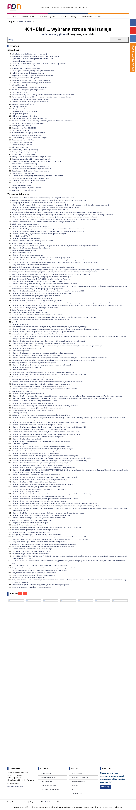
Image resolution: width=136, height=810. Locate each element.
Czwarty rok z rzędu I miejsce (22, 145)
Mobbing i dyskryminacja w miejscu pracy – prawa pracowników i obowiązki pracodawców (43, 267)
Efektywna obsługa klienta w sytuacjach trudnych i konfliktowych (34, 573)
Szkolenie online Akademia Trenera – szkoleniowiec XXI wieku (33, 403)
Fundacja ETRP (77, 793)
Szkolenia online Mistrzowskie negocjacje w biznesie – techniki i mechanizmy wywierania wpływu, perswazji (49, 422)
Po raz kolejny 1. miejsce (20, 130)
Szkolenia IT (76, 785)
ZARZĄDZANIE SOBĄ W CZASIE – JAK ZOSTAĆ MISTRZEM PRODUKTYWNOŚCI (39, 565)
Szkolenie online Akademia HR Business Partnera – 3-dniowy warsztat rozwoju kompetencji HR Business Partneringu (52, 494)
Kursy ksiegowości (78, 781)
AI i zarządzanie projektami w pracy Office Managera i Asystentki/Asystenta (38, 334)
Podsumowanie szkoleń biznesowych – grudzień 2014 (30, 178)
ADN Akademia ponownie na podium (24, 66)
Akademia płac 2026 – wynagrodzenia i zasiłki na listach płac (32, 549)
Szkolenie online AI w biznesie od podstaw (26, 348)
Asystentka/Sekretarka (49, 777)
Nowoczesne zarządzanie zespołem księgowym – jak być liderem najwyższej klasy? (40, 585)
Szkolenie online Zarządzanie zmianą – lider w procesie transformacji (35, 453)
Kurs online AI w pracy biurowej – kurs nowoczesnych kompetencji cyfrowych (38, 281)
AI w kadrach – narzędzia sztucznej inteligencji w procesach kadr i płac (36, 296)
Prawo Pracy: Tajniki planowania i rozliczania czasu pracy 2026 (33, 575)
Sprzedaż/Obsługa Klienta (50, 789)
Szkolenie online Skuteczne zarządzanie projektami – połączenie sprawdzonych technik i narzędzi (45, 499)
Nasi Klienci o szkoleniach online (23, 104)
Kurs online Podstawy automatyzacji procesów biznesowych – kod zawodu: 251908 (40, 320)
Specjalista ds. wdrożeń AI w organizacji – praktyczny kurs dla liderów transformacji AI (41, 277)
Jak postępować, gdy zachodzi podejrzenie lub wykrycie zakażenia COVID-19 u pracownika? (43, 95)
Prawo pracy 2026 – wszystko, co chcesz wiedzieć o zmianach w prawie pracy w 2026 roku (43, 372)
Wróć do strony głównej (55, 34)
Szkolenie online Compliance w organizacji (26, 439)
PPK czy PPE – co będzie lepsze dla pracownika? (28, 90)
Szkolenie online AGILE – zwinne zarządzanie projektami (31, 226)
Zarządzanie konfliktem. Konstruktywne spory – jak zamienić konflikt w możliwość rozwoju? (43, 343)
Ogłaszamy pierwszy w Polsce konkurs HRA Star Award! (31, 80)
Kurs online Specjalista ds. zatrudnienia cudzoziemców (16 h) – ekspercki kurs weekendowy (43, 198)
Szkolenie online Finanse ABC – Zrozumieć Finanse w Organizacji (34, 482)
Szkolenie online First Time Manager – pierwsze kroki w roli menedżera (36, 487)
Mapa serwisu (45, 7)
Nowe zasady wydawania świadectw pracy (26, 135)
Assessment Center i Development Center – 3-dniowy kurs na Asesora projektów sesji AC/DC (44, 544)
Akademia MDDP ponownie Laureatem (25, 183)
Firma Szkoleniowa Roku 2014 (22, 185)
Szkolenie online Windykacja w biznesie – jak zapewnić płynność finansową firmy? (40, 463)
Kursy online (87, 17)
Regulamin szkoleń (67, 7)
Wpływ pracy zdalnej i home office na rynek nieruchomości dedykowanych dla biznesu (41, 97)
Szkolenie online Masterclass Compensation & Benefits (31, 248)
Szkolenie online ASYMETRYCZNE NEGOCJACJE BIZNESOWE (32, 241)
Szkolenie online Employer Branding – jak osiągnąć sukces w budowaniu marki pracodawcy (43, 365)
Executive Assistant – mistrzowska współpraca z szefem (31, 532)
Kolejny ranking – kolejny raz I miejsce (25, 152)
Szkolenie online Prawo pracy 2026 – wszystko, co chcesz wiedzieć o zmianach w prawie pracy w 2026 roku (49, 374)
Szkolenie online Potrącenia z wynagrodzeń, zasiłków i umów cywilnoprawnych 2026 (41, 446)
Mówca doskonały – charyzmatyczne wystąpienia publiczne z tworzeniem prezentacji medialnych (45, 406)
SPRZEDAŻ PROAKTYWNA (21, 236)
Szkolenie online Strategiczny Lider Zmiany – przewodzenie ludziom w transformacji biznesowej (44, 284)
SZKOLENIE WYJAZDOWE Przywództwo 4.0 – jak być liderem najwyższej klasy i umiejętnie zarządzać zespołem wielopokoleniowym (57, 346)
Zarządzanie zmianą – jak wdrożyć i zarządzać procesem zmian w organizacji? (38, 542)
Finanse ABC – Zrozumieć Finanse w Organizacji (28, 577)
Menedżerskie (46, 773)
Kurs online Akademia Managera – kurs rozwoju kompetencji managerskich (38, 377)
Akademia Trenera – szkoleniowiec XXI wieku (27, 525)
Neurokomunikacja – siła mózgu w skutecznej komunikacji (32, 298)
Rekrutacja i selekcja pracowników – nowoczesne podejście (32, 410)
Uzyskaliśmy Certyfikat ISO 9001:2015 (25, 128)
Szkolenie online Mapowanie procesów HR (26, 367)
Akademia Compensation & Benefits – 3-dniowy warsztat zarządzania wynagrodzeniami (42, 257)
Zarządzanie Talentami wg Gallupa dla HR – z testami (30, 312)
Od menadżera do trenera (21, 147)
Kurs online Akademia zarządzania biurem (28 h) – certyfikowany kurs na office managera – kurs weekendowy (49, 460)
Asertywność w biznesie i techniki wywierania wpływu (30, 523)
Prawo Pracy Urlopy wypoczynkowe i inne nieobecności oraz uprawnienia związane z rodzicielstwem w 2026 (49, 537)
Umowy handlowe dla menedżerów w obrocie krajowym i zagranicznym (36, 451)
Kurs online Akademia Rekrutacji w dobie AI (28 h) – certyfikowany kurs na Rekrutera (41, 279)
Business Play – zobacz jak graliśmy (24, 190)
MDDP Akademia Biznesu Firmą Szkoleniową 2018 (29, 118)
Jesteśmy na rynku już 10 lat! (21, 126)
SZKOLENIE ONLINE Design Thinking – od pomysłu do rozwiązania (35, 308)
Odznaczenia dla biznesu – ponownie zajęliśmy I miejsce (31, 166)
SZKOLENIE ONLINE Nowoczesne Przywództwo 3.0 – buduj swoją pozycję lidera (39, 429)
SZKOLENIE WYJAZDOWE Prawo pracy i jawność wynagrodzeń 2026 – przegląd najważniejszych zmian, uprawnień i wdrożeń (55, 219)
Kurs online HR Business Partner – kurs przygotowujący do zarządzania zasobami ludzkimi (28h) (45, 456)
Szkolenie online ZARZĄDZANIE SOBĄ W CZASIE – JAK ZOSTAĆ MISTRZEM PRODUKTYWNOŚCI (45, 477)
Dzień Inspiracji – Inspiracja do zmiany (25, 149)
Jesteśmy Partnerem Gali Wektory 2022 (25, 78)
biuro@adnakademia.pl (15, 786)
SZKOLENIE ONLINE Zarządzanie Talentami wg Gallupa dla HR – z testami (37, 315)
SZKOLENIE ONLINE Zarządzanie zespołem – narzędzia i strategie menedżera (39, 489)
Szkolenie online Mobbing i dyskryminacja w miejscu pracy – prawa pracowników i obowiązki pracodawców (48, 229)
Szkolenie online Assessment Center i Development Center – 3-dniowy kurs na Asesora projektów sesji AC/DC (49, 427)
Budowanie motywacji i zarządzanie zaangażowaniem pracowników (35, 530)
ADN (73, 789)
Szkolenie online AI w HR (20, 324)
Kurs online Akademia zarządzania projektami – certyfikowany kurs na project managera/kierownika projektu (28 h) (51, 458)
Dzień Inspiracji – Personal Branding (24, 164)
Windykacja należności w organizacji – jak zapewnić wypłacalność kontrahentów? (39, 210)
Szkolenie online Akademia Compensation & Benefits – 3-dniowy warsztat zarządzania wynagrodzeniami (48, 231)
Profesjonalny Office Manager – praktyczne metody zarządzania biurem (36, 534)
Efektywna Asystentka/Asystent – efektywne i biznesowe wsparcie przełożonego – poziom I (43, 568)
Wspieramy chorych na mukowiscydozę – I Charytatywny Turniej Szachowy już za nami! (42, 121)
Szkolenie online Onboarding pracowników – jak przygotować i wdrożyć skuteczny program (43, 353)
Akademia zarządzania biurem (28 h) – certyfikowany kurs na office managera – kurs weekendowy (45, 432)
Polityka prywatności (81, 7)
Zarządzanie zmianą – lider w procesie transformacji (30, 265)
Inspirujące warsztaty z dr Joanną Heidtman (27, 188)
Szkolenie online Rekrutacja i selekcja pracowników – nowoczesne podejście (38, 496)
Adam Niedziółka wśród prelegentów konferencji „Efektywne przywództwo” (38, 176)
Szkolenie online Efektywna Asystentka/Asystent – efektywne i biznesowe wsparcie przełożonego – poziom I (49, 513)
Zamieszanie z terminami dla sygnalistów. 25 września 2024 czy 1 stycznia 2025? (39, 63)
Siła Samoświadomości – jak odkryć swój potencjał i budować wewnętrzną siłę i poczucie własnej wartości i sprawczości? (53, 360)
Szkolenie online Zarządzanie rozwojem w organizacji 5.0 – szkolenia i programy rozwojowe (43, 468)
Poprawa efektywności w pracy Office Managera (28, 133)
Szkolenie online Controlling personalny (25, 491)
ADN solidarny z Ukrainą (20, 85)
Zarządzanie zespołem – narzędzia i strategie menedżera (31, 587)
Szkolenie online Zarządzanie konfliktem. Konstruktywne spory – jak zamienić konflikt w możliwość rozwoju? (49, 341)
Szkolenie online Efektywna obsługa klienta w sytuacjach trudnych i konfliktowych (39, 480)
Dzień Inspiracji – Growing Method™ (24, 154)
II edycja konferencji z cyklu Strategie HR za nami (28, 73)
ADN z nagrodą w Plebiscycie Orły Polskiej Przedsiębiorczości (33, 71)
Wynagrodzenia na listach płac (22, 391)
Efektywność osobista (48, 785)
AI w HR (14, 322)
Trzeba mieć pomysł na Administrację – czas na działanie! (31, 83)
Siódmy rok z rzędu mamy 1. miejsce (24, 116)
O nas (14, 17)
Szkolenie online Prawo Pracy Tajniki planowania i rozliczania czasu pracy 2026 (39, 501)
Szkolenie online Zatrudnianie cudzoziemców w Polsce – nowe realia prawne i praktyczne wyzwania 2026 (48, 291)
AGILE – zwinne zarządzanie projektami (25, 224)
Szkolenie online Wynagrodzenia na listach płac (28, 394)
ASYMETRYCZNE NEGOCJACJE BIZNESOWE (27, 243)
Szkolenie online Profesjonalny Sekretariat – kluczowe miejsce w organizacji (38, 437)
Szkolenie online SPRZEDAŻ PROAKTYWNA (26, 238)
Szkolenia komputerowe (80, 777)
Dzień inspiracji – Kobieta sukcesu (23, 142)
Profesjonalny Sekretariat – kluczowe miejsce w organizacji (32, 551)
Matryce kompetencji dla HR (21, 253)
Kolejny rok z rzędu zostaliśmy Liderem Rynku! (28, 123)
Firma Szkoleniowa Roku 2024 (22, 61)
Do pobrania (55, 7)
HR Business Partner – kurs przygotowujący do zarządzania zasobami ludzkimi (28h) (41, 415)
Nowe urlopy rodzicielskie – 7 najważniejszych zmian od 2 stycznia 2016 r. (37, 161)
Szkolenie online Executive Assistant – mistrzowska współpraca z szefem (37, 425)
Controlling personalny (19, 413)
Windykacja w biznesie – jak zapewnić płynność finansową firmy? (34, 363)
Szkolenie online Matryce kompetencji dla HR (27, 255)
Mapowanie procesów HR (20, 370)
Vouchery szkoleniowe (19, 106)
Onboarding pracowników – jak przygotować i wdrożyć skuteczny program (37, 355)
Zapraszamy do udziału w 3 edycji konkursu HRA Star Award (32, 59)
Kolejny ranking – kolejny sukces (23, 173)
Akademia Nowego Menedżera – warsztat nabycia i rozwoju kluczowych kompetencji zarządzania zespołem (49, 200)
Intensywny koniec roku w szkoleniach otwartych (28, 180)
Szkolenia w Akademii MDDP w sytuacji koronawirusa (30, 102)
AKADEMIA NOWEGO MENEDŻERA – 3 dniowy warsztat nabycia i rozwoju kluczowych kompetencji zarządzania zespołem (54, 317)
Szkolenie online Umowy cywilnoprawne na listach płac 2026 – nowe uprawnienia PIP (41, 515)
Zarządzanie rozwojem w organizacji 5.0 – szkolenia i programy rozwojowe (38, 408)
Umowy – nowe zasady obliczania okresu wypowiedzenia (31, 157)
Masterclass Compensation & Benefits (25, 250)
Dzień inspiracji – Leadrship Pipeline (24, 140)
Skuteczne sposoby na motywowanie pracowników (29, 87)
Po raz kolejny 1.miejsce (20, 92)
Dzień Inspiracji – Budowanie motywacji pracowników (30, 171)
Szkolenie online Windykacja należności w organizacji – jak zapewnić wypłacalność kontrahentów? (45, 207)
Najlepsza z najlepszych (20, 114)
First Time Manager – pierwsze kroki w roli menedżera (30, 554)
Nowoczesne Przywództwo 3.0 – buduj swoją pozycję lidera (32, 520)
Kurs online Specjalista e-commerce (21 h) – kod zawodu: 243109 (34, 401)
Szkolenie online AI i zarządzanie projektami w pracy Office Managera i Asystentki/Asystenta (43, 332)
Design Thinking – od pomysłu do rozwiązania (27, 310)
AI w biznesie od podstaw (20, 351)
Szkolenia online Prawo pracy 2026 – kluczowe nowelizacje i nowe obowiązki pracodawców (43, 222)
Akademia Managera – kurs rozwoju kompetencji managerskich (33, 379)
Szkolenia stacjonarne (48, 17)
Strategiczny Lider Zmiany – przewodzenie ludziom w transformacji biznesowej (39, 203)
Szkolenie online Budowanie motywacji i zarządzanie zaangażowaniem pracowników (41, 441)
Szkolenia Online (27, 17)
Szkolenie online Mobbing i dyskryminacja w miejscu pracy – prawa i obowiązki (39, 234)
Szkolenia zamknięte (69, 17)
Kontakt (98, 17)
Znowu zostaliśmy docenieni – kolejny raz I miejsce (29, 138)
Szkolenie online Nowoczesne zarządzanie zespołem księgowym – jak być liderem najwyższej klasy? (46, 434)
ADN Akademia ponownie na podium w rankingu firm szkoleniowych (35, 56)
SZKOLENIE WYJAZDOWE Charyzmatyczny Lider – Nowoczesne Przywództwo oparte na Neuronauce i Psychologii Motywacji (55, 262)
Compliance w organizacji (20, 444)
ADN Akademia (77, 773)
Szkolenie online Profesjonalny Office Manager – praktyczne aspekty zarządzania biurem (42, 484)
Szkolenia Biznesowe (24, 22)
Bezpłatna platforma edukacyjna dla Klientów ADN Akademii (32, 75)
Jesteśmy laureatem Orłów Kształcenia (25, 111)
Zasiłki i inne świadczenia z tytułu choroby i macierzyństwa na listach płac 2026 (39, 386)
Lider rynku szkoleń (18, 109)
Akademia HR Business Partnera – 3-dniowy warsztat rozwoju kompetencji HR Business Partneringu (46, 527)
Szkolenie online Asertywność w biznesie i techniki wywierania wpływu (36, 475)
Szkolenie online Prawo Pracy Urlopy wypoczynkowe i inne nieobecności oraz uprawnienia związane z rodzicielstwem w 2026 (55, 503)
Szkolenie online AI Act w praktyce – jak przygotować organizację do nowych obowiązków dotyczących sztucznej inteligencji (54, 217)
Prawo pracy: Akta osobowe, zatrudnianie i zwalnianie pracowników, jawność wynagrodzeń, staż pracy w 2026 (50, 539)
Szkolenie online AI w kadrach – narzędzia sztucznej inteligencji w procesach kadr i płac (41, 293)
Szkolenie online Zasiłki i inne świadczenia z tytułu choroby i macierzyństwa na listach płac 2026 (44, 389)
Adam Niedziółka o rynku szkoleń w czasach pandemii (30, 99)
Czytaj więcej (107, 807)
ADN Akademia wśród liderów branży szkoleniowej (29, 54)
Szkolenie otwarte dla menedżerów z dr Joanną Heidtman (31, 169)
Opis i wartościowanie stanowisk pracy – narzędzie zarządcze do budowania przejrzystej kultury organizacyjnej (50, 327)
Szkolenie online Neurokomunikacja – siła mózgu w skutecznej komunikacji (37, 300)
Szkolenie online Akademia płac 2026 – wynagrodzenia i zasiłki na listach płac (38, 518)
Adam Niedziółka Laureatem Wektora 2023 (26, 68)
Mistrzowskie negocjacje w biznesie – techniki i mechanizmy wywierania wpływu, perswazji (43, 546)
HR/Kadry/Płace (46, 781)
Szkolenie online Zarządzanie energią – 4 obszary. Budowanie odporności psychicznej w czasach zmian (47, 382)
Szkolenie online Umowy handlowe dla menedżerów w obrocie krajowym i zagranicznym (42, 448)
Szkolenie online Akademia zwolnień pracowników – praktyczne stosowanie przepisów (41, 465)
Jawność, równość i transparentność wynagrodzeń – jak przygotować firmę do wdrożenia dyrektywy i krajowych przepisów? (54, 272)
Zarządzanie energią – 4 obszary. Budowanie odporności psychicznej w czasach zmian (41, 384)
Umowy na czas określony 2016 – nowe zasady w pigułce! (32, 159)
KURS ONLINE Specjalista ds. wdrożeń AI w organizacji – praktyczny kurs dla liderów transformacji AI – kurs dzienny (51, 274)
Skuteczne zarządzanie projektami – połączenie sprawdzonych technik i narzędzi (39, 570)
